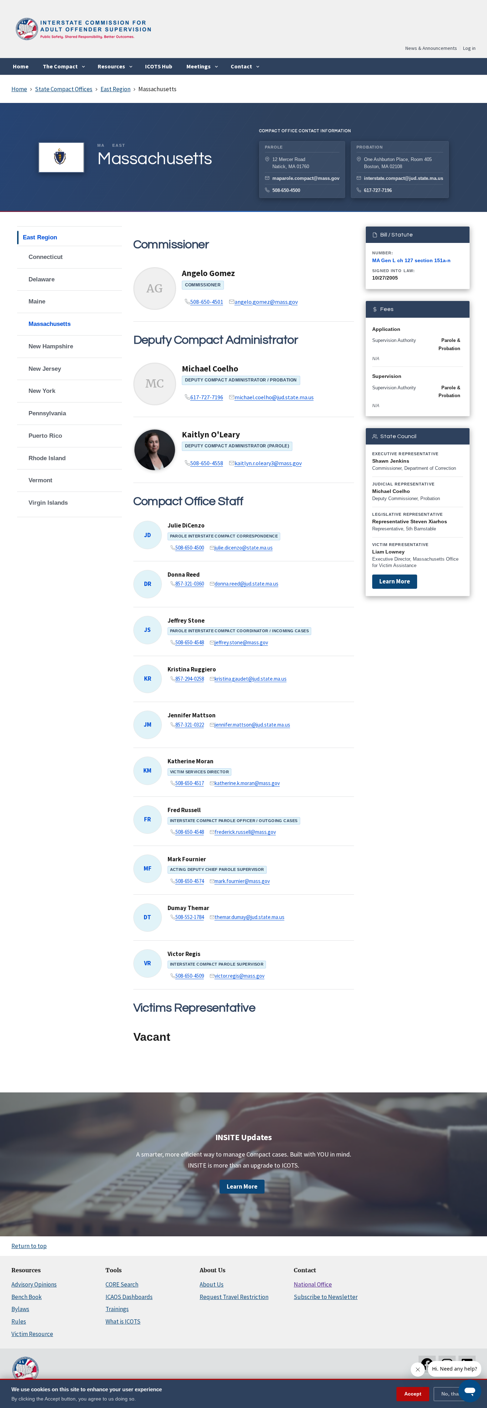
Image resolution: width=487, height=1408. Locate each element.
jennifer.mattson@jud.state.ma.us (252, 724)
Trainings (117, 1309)
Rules (18, 1321)
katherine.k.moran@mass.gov (247, 783)
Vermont (40, 480)
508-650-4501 (206, 301)
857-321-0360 (189, 583)
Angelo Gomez (208, 273)
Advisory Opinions (34, 1284)
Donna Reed (184, 574)
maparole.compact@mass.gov (305, 178)
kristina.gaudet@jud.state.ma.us (251, 678)
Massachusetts (50, 324)
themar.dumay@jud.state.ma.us (249, 917)
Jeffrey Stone (186, 620)
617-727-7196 (378, 190)
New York (42, 391)
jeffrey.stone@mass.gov (241, 642)
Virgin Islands (48, 502)
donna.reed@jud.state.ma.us (246, 583)
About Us (212, 1284)
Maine (37, 301)
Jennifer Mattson (192, 715)
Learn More (394, 581)
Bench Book (26, 1297)
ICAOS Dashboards (129, 1297)
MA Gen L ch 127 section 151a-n (411, 260)
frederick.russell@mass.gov (245, 831)
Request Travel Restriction (234, 1297)
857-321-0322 (189, 724)
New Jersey (45, 368)
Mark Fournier (187, 859)
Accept (412, 1393)
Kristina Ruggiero (192, 669)
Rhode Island (47, 458)
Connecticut (46, 257)
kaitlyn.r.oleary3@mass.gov (268, 463)
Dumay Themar (188, 908)
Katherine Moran (191, 761)
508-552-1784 (189, 917)
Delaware (42, 279)
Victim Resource (32, 1334)
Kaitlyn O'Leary (211, 434)
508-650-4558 (206, 463)
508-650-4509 (189, 975)
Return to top (29, 1246)
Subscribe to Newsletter (326, 1297)
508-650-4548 (189, 642)
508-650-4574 (189, 881)
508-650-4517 (189, 783)
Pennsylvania (47, 413)
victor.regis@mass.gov (240, 975)
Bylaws (20, 1309)
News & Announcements (431, 48)
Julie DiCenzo (186, 525)
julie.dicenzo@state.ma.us (244, 547)
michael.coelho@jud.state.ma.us (274, 397)
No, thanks (454, 1393)
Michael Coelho (210, 368)
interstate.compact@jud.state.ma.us (403, 178)
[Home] (82, 42)
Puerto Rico (45, 435)
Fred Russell (184, 810)
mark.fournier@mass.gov (242, 881)
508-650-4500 (286, 190)
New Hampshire (51, 346)
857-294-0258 (189, 678)
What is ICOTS (123, 1321)
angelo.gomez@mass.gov (266, 301)
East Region (40, 237)
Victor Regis (184, 954)
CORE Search (122, 1284)
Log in (469, 48)
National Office (313, 1284)
